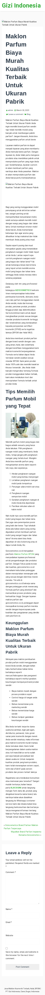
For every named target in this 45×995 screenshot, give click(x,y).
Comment (11, 872)
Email (9, 922)
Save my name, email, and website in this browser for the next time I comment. (22, 955)
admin (10, 110)
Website (9, 935)
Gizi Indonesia (21, 5)
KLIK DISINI (16, 788)
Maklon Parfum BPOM (24, 554)
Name (9, 909)
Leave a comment (15, 114)
